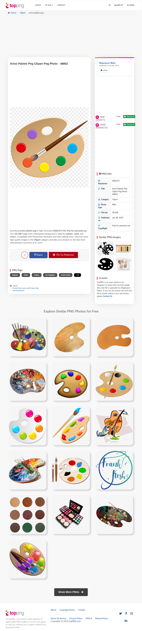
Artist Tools (65, 275)
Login (131, 5)
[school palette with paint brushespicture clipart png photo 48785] (27, 559)
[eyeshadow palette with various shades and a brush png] (71, 515)
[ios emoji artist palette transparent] (71, 381)
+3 (77, 275)
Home (13, 13)
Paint (26, 275)
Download (130, 116)
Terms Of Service (58, 618)
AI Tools (48, 5)
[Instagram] (131, 614)
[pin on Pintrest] (42, 321)
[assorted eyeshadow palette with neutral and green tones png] (27, 515)
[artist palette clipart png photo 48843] (27, 426)
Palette (15, 275)
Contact (61, 5)
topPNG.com (75, 621)
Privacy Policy (75, 618)
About (53, 610)
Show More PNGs (69, 592)
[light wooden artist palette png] (71, 337)
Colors (36, 275)
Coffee (104, 70)
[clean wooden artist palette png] (114, 337)
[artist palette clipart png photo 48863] (71, 426)
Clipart (22, 13)
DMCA (89, 618)
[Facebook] (126, 614)
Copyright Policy (67, 610)
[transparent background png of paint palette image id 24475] (114, 515)
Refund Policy (101, 618)
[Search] (109, 5)
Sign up (119, 5)
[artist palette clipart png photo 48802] (114, 381)
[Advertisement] (71, 37)
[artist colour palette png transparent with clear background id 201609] (27, 470)
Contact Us (107, 296)
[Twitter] (120, 614)
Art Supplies (50, 275)
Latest (38, 5)
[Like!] (24, 255)
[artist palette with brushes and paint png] (27, 337)
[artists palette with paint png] (27, 381)
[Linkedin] (126, 621)
